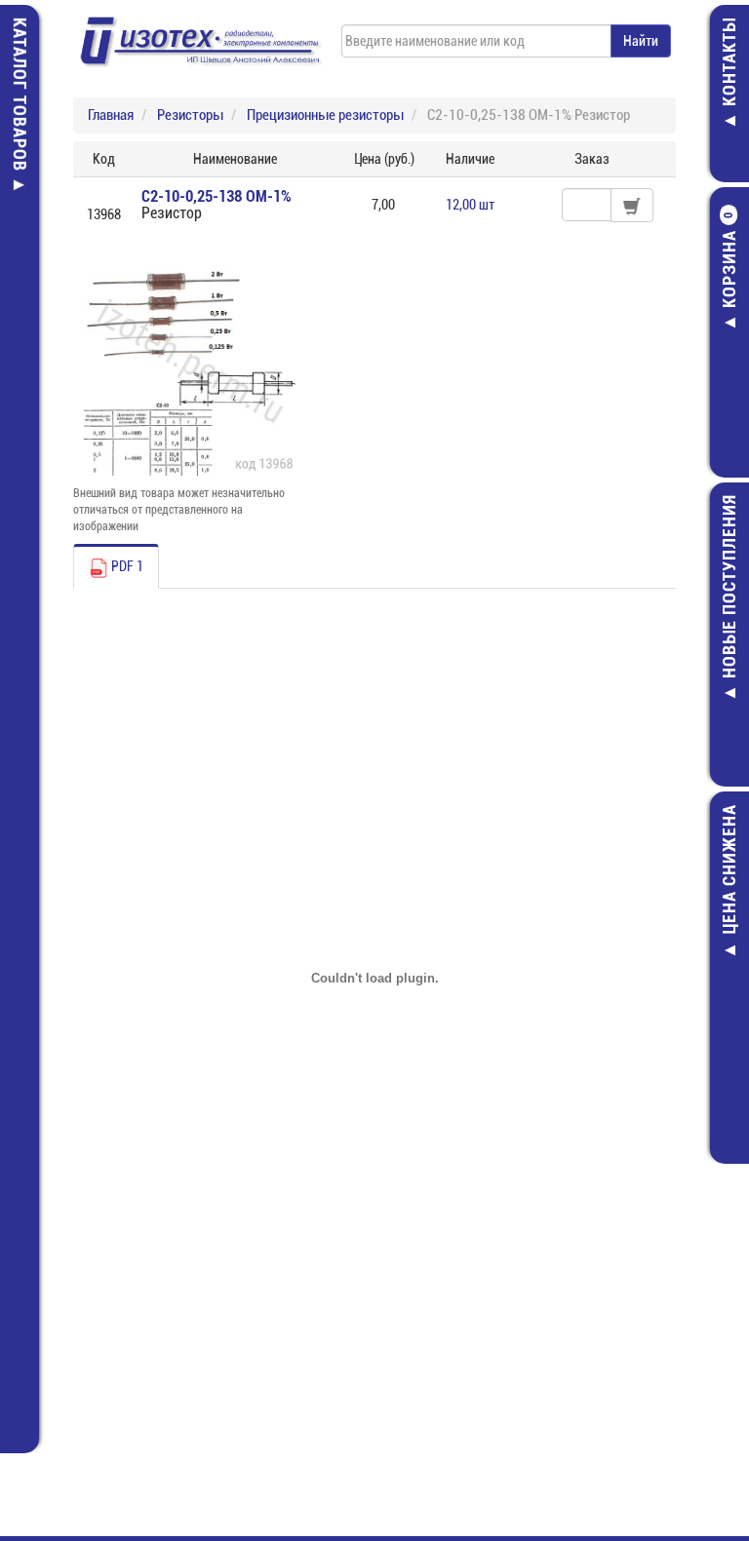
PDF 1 (125, 566)
